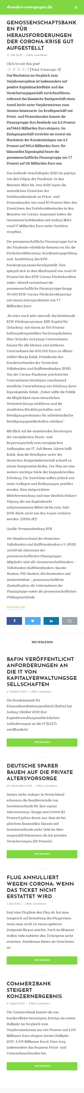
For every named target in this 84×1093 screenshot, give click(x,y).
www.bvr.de (16, 607)
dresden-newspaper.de (29, 7)
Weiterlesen (42, 742)
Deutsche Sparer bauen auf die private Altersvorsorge (40, 773)
